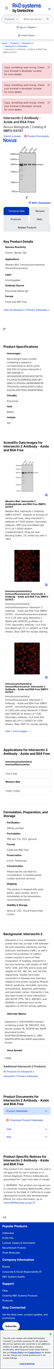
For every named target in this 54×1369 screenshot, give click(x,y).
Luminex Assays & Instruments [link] (18, 1242)
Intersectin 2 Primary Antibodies (20, 1076)
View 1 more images (16, 731)
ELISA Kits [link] (7, 1237)
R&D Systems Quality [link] (13, 1276)
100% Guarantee (41, 202)
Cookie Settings (27, 1363)
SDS (8, 1136)
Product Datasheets (17, 1111)
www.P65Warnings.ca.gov (17, 1202)
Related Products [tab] (27, 227)
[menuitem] (4, 43)
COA (8, 1129)
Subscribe (11, 1326)
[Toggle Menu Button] (6, 8)
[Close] (48, 67)
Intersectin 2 (28, 43)
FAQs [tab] (39, 219)
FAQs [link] (5, 1290)
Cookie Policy (34, 1352)
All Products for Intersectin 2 (18, 1071)
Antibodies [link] (8, 1233)
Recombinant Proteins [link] (14, 1247)
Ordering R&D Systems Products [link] (19, 1295)
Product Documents (38, 136)
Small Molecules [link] (11, 1252)
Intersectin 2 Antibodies (16, 46)
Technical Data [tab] (16, 211)
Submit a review (12, 136)
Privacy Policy (17, 1352)
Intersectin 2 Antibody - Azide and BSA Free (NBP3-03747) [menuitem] (25, 50)
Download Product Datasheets (26, 1120)
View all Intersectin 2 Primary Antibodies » (26, 309)
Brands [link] (6, 1266)
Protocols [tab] (16, 219)
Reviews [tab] (40, 211)
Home (4, 43)
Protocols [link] (7, 1300)
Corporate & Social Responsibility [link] (20, 1271)
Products (14, 43)
